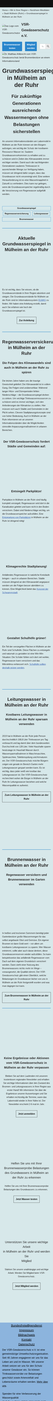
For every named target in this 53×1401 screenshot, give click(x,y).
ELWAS (42, 300)
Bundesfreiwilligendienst (26, 1325)
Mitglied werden (31, 46)
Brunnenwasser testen (12, 46)
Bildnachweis (26, 1335)
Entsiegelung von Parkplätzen (16, 517)
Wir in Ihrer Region (19, 10)
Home (5, 10)
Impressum (26, 1330)
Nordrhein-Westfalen (39, 10)
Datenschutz (26, 1344)
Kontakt (26, 1339)
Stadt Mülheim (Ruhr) (14, 13)
